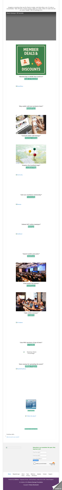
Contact (44, 474)
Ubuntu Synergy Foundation (35, 482)
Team (27, 474)
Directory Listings (31, 138)
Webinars (33, 474)
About (23, 474)
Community (31, 197)
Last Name (35, 453)
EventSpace (31, 286)
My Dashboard (31, 410)
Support (50, 474)
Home (9, 474)
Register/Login (16, 474)
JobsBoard (31, 256)
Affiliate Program (31, 366)
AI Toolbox (31, 345)
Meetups (31, 227)
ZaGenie (16, 479)
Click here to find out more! (31, 429)
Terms (23, 475)
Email (34, 457)
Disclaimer (34, 475)
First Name (35, 450)
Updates (39, 474)
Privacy (28, 475)
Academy (31, 315)
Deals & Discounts (31, 79)
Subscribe (35, 460)
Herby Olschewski (34, 484)
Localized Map (31, 167)
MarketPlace (31, 108)
